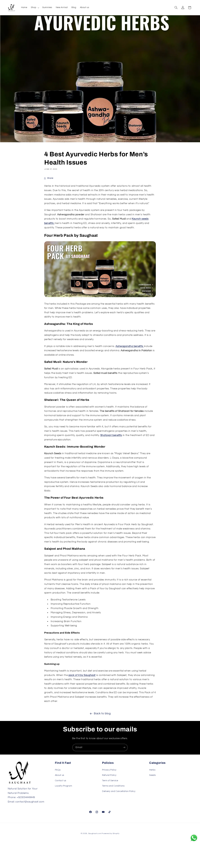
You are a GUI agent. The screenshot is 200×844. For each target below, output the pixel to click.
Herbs (152, 770)
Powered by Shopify (110, 833)
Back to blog (102, 713)
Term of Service (110, 780)
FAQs (58, 770)
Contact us (60, 780)
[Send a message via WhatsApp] (194, 838)
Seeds (152, 775)
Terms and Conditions (113, 786)
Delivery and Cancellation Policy (118, 791)
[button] (34, 7)
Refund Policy (109, 775)
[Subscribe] (124, 747)
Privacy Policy (109, 770)
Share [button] (50, 178)
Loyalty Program (63, 786)
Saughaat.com (94, 833)
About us (59, 775)
